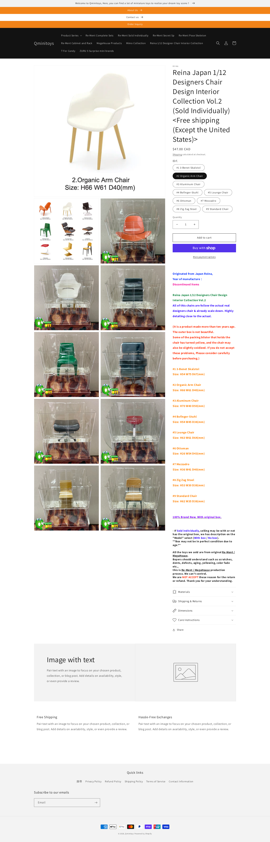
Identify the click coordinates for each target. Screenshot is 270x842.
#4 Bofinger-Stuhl (188, 192)
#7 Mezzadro (208, 200)
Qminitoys (129, 833)
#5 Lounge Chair (218, 192)
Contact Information (181, 781)
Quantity (177, 217)
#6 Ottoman (184, 200)
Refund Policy (113, 781)
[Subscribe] (96, 802)
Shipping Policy (134, 781)
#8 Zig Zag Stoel (187, 209)
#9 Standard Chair (217, 209)
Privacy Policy (93, 781)
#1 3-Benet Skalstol (189, 167)
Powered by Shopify (143, 833)
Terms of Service (155, 781)
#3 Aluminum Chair (189, 184)
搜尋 (79, 781)
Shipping (177, 154)
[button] (71, 35)
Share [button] (180, 629)
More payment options (204, 256)
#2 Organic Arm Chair (190, 176)
